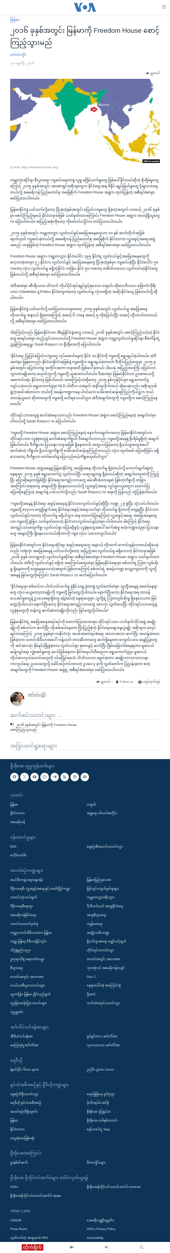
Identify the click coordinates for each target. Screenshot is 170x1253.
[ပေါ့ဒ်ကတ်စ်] (74, 777)
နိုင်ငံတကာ (17, 813)
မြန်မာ (14, 19)
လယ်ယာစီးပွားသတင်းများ (27, 985)
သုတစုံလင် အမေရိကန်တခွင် (106, 968)
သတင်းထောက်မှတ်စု (24, 924)
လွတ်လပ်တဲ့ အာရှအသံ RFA (29, 1237)
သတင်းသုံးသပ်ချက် (23, 897)
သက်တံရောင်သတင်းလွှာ (103, 1003)
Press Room (18, 1229)
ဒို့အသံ (91, 994)
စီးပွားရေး (16, 968)
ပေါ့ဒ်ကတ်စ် (18, 855)
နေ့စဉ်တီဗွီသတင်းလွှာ (24, 1094)
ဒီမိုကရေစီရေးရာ (21, 906)
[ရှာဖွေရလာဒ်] (141, 1247)
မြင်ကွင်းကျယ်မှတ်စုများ (103, 888)
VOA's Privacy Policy (101, 1229)
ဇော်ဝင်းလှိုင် (18, 54)
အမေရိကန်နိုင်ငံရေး (23, 915)
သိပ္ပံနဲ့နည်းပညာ (20, 950)
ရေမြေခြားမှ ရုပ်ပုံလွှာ (101, 1094)
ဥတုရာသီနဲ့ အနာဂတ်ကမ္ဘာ (27, 959)
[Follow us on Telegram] (54, 777)
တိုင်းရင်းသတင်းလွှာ (100, 950)
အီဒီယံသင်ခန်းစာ (21, 1036)
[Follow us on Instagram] (44, 777)
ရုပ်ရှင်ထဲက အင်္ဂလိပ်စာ (102, 1036)
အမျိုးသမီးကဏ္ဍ (98, 932)
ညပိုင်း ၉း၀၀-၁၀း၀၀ (100, 1069)
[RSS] (64, 777)
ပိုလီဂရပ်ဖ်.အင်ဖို (98, 1102)
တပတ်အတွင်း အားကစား (27, 976)
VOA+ (14, 1187)
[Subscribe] (85, 777)
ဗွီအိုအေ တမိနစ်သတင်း (102, 1120)
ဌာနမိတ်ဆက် (19, 1162)
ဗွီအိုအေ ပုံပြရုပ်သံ (99, 1111)
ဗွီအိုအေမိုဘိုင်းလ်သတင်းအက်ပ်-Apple (35, 1195)
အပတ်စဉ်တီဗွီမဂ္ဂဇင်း (24, 1111)
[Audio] (106, 1247)
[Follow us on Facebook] (14, 777)
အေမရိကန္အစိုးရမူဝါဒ (100, 1220)
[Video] (71, 1247)
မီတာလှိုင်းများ (96, 1162)
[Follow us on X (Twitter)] (24, 777)
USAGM (15, 1220)
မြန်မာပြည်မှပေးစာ (99, 880)
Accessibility (95, 1237)
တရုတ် (91, 804)
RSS (13, 846)
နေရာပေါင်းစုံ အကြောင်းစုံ (104, 985)
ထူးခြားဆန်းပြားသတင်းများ (28, 1003)
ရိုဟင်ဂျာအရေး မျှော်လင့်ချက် (106, 941)
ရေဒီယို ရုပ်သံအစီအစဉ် (25, 1102)
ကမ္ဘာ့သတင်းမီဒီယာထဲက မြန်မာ (31, 932)
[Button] (153, 73)
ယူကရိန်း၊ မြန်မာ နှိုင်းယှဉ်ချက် (30, 994)
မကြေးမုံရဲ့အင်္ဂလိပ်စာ (24, 1045)
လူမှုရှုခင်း (16, 1012)
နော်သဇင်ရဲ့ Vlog (98, 1129)
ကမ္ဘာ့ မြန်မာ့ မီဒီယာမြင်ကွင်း (28, 941)
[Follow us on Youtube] (34, 777)
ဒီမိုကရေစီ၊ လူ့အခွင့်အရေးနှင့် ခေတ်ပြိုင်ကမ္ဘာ (40, 888)
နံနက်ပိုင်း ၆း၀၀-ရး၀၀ (24, 1069)
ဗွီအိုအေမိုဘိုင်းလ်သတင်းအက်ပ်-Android (114, 1187)
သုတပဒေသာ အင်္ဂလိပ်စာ (103, 1045)
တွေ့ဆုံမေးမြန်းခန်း (22, 1138)
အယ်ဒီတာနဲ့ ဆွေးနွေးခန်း (26, 880)
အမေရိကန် (17, 822)
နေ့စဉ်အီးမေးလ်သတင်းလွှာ (105, 846)
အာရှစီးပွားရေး (96, 915)
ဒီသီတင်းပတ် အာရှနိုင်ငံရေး (105, 906)
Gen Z (91, 976)
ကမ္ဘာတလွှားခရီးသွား (100, 897)
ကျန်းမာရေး (95, 924)
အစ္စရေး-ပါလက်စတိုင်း (102, 813)
